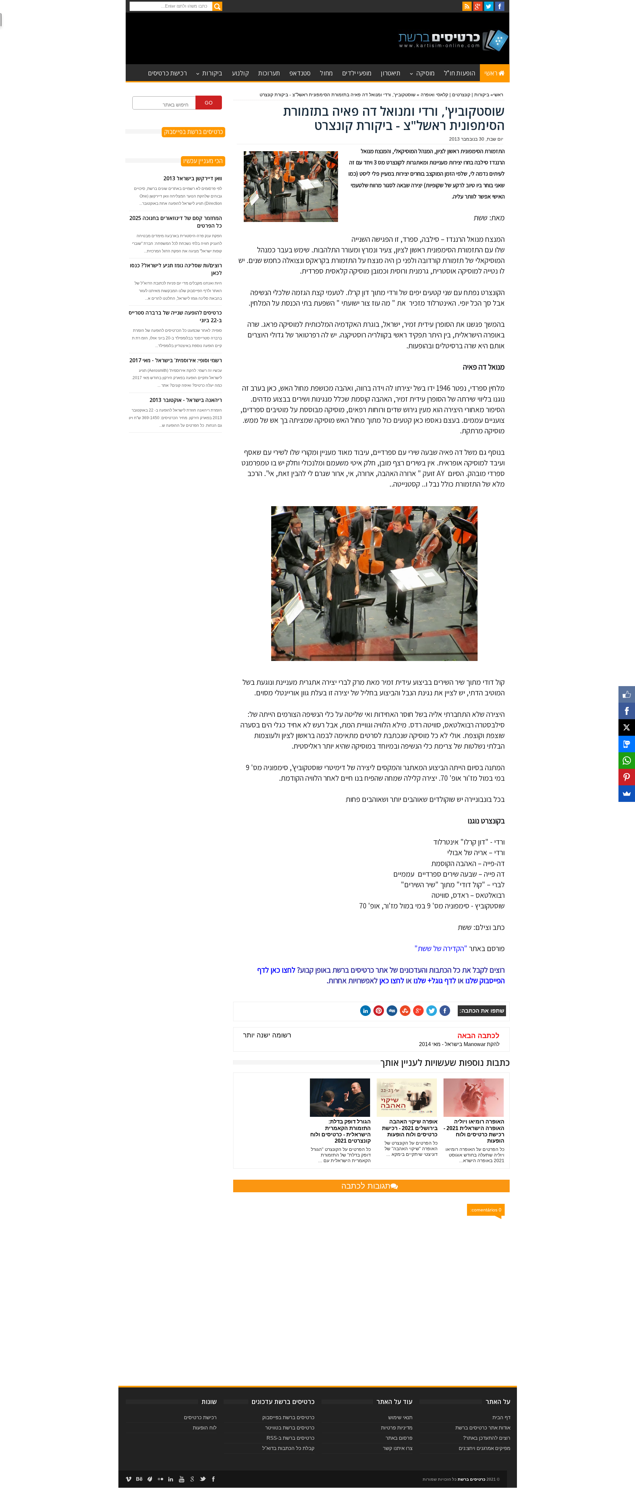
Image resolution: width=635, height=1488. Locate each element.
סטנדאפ (300, 72)
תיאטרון (390, 72)
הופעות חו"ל (459, 72)
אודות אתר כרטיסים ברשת (482, 1427)
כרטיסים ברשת (472, 1479)
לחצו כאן (391, 980)
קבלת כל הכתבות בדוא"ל (288, 1448)
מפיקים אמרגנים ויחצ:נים (484, 1448)
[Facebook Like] (626, 694)
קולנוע (240, 72)
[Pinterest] (626, 777)
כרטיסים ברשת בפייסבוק (288, 1417)
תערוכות (269, 72)
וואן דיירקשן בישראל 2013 (192, 178)
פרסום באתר (399, 1438)
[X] (626, 727)
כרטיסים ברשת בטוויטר (290, 1427)
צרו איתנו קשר (397, 1448)
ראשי (491, 72)
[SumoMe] (626, 793)
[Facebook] (626, 711)
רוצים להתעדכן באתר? (486, 1438)
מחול (326, 72)
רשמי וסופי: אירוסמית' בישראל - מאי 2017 (175, 360)
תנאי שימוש (400, 1417)
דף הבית (501, 1417)
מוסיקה (425, 72)
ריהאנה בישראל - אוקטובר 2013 (185, 400)
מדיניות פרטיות (396, 1427)
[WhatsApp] (626, 760)
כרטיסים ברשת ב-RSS (291, 1438)
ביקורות (212, 72)
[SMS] (626, 744)
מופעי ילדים (356, 72)
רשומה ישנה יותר (267, 1035)
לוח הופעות (205, 1427)
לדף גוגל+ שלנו (434, 980)
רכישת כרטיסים (167, 72)
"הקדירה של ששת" (440, 948)
